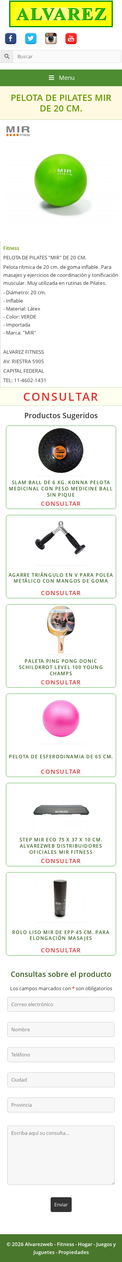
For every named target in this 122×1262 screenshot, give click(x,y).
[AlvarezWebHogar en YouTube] (71, 38)
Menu (67, 78)
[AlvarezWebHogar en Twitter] (30, 38)
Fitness (11, 248)
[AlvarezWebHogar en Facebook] (10, 38)
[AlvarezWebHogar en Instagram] (51, 38)
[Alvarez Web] (61, 13)
